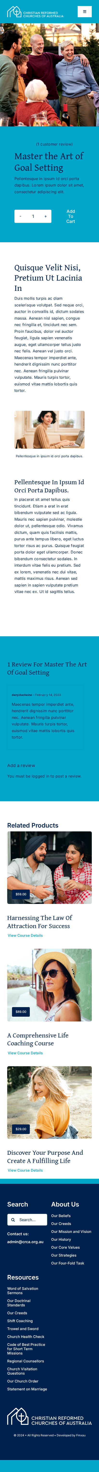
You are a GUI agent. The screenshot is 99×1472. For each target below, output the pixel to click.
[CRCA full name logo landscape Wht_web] (35, 8)
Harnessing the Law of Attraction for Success (39, 922)
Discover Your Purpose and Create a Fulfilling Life (45, 1156)
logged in (40, 776)
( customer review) (54, 144)
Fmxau (81, 1435)
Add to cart (70, 216)
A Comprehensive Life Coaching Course (37, 1039)
